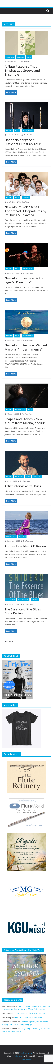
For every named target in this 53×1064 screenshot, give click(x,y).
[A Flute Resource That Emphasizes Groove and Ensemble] (26, 43)
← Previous (7, 641)
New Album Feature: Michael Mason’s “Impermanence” (26, 347)
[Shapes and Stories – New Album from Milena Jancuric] (26, 396)
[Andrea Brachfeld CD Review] (26, 523)
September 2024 (28, 130)
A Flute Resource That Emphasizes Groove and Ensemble (22, 70)
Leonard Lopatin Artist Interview (28, 1017)
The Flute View (25, 62)
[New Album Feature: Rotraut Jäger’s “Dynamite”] (26, 255)
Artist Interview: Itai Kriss (23, 486)
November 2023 (28, 269)
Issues (29, 57)
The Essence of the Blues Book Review (23, 611)
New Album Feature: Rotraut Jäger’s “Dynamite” (26, 280)
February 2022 (20, 409)
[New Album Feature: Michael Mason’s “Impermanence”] (26, 322)
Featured (20, 57)
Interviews (19, 476)
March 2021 (37, 476)
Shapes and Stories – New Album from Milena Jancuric (25, 421)
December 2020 (11, 536)
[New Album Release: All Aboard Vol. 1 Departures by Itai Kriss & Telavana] (26, 184)
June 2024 (26, 197)
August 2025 (10, 57)
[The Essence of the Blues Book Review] (26, 586)
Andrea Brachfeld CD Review (25, 546)
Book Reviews (10, 600)
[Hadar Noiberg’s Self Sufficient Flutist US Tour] (26, 115)
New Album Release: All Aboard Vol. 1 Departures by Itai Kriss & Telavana (25, 211)
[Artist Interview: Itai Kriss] (26, 463)
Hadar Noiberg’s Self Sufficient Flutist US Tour (23, 142)
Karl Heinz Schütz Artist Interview (31, 1013)
